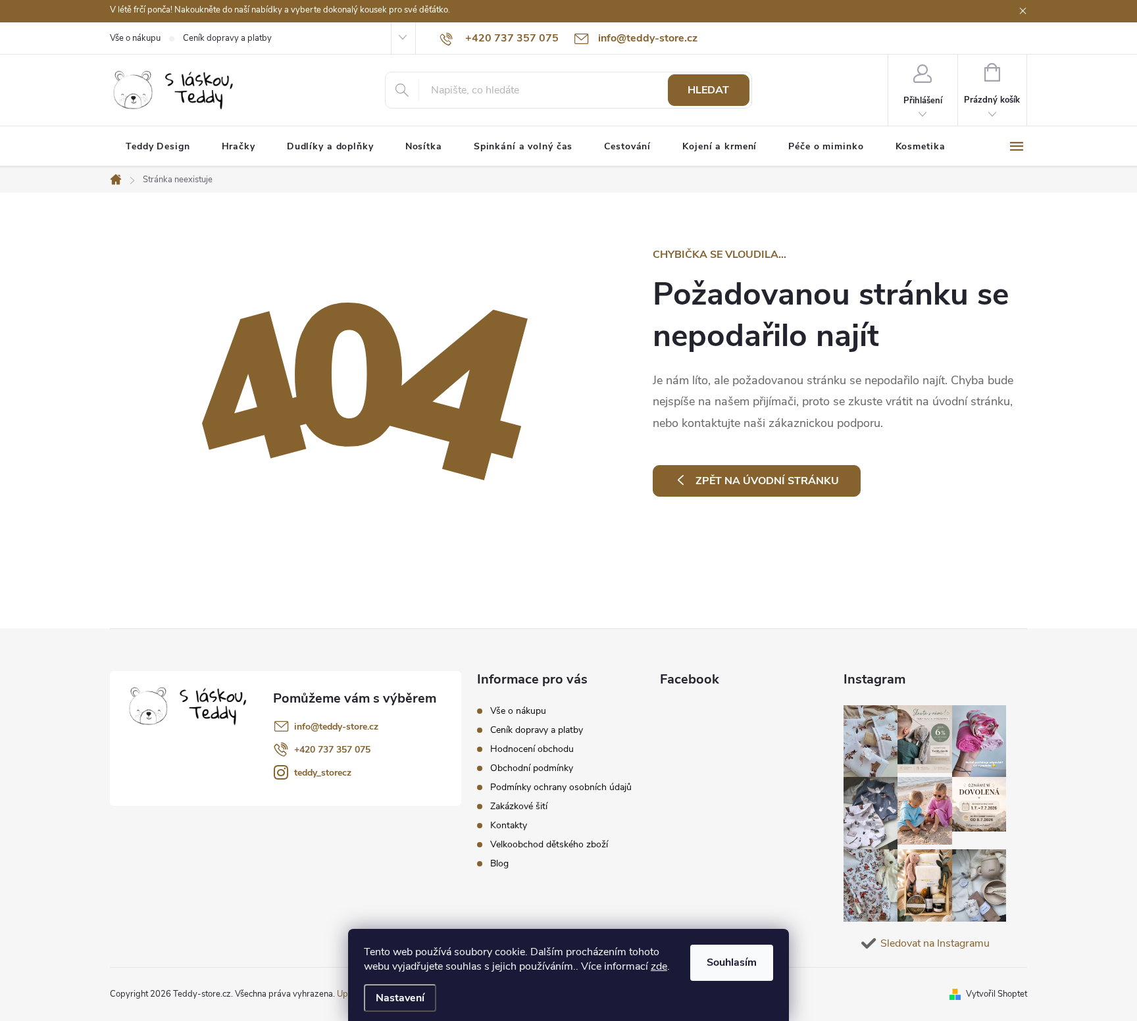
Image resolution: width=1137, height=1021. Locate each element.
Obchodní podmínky (531, 768)
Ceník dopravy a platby (227, 38)
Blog (499, 863)
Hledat (708, 90)
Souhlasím (732, 962)
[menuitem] (158, 146)
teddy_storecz (322, 772)
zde (659, 966)
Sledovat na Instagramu (935, 943)
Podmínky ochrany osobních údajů (561, 787)
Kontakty (508, 825)
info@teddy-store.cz (336, 726)
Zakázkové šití (518, 806)
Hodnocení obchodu (532, 749)
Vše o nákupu (135, 38)
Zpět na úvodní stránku (767, 481)
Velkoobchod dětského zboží (549, 844)
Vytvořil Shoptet (996, 994)
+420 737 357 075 (332, 749)
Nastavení (400, 998)
